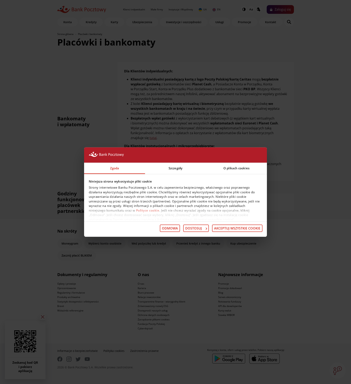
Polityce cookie (147, 210)
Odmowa (170, 228)
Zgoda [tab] (114, 168)
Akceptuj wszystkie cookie (237, 228)
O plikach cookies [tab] (236, 168)
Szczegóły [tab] (175, 168)
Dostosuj (193, 228)
